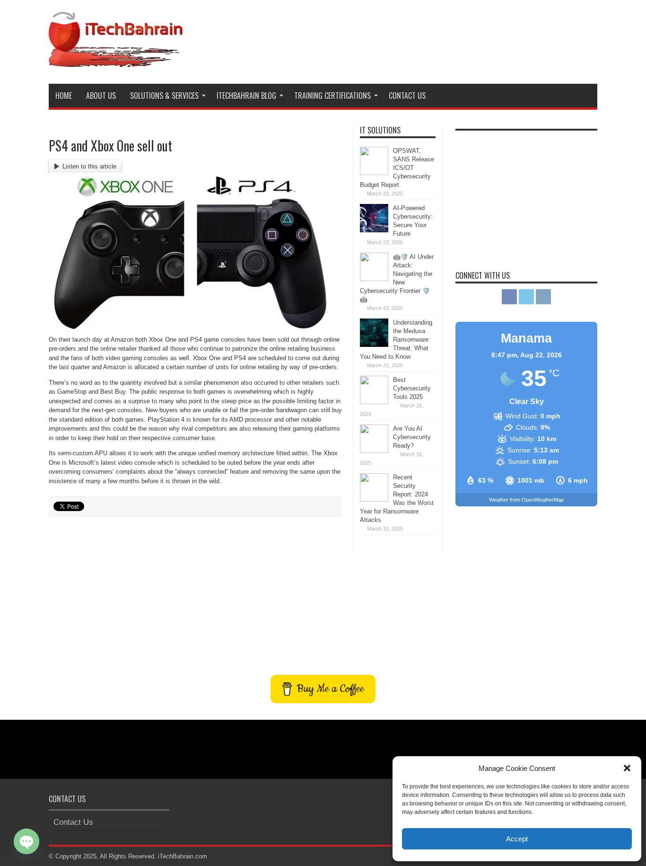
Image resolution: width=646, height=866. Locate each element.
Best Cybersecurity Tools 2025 (412, 388)
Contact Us (407, 95)
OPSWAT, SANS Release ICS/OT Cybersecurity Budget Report (397, 167)
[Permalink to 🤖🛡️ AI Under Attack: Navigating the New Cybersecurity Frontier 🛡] (374, 279)
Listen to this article (89, 166)
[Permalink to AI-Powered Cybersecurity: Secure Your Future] (374, 230)
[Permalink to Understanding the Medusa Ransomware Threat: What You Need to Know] (374, 344)
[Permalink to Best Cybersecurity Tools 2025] (374, 402)
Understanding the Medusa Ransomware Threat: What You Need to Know (396, 339)
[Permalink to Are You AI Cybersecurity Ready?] (374, 450)
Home (63, 95)
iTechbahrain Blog (246, 95)
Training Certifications (332, 95)
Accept (517, 839)
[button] (627, 768)
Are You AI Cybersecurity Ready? (412, 437)
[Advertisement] (425, 37)
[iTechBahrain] (116, 60)
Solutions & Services (164, 95)
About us (101, 95)
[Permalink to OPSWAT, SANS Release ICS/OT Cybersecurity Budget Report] (374, 173)
